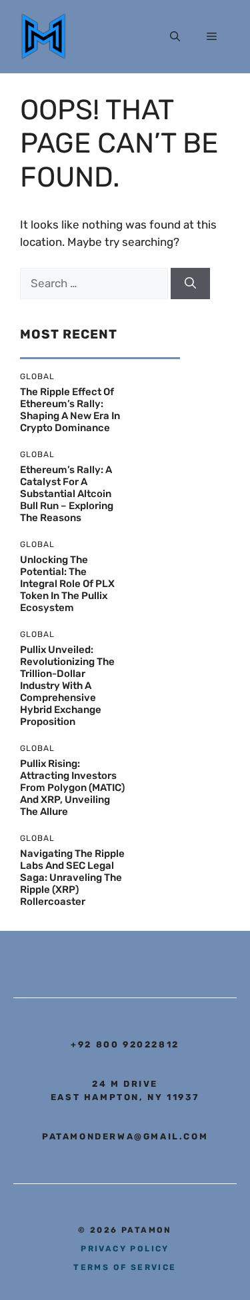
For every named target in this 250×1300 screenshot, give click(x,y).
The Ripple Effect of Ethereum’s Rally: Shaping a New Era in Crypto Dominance (70, 410)
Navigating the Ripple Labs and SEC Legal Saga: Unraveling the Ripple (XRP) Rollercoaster (72, 878)
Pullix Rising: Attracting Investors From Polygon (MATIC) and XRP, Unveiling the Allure (72, 788)
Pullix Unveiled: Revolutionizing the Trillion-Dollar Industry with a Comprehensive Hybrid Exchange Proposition (67, 686)
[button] (175, 37)
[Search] (190, 284)
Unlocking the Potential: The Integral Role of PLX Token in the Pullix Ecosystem (67, 584)
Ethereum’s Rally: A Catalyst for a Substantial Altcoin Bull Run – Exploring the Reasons (66, 494)
